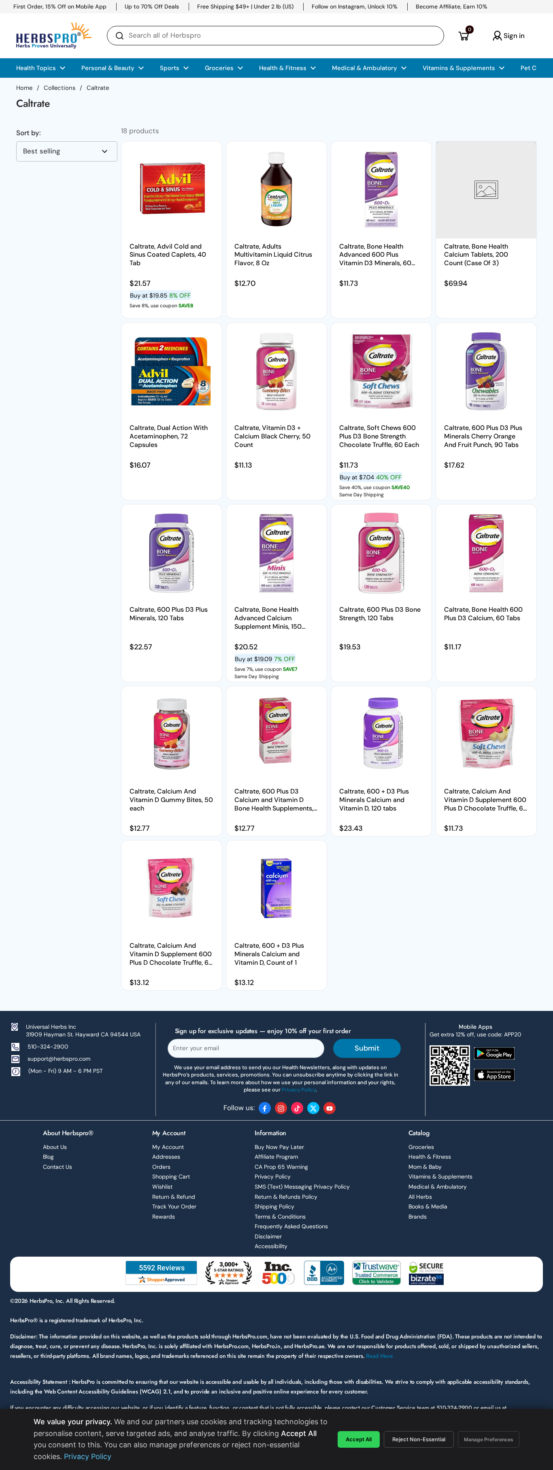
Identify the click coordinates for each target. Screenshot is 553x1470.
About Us (55, 1147)
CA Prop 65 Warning (281, 1166)
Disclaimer (268, 1236)
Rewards (163, 1216)
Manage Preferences (488, 1439)
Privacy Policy (273, 1176)
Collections (59, 88)
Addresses (166, 1156)
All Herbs (420, 1196)
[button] (463, 36)
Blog (48, 1156)
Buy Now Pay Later (279, 1147)
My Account (168, 1147)
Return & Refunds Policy (286, 1196)
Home (24, 88)
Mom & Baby (425, 1166)
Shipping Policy (274, 1206)
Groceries (421, 1147)
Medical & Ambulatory (437, 1186)
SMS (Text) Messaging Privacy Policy (302, 1186)
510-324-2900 (48, 1046)
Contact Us (57, 1166)
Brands (417, 1216)
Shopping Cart (171, 1176)
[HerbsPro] (53, 35)
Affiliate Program (276, 1156)
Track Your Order (174, 1206)
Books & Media (427, 1206)
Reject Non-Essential (418, 1439)
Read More (379, 1356)
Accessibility (271, 1246)
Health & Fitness (429, 1156)
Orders (161, 1166)
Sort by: (28, 133)
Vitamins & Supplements (440, 1176)
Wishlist (162, 1186)
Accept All (359, 1439)
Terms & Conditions (280, 1216)
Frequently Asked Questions (291, 1226)
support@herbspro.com (59, 1058)
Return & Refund (173, 1196)
